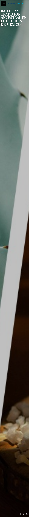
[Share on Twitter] (23, 514)
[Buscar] (8, 3)
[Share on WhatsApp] (27, 514)
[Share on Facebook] (20, 514)
